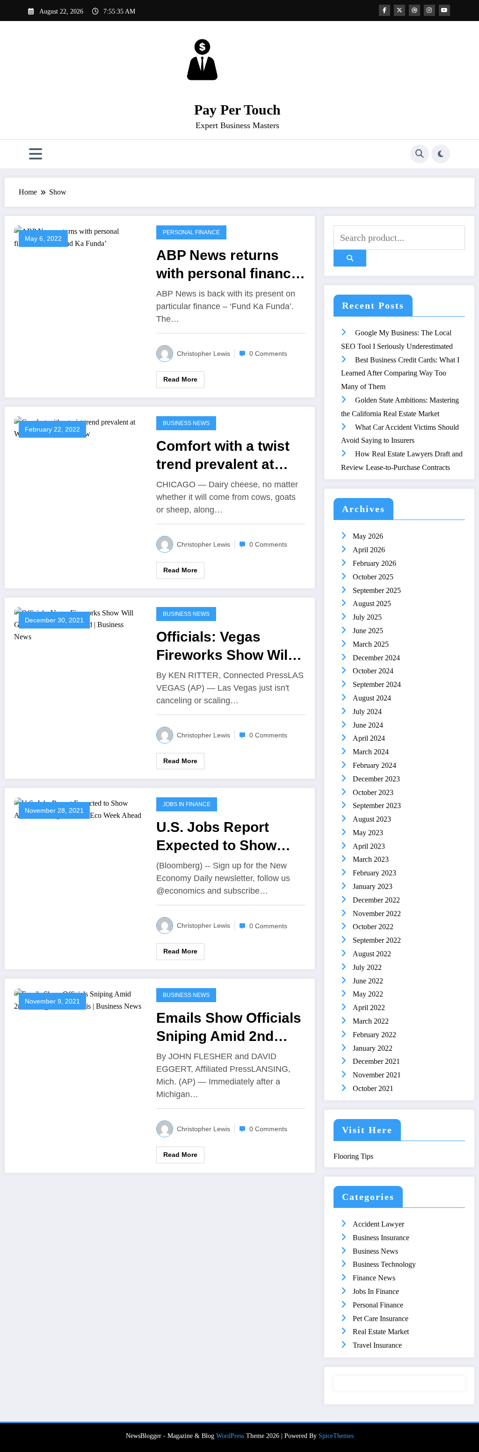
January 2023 (372, 886)
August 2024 (372, 698)
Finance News (374, 1278)
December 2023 (376, 779)
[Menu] (35, 154)
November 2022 (377, 913)
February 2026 (374, 563)
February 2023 (374, 873)
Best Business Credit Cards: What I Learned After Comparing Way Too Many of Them (400, 373)
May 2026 (368, 536)
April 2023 (369, 846)
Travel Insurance (377, 1345)
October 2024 (373, 671)
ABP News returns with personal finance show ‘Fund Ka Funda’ (230, 264)
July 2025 (367, 617)
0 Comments (268, 353)
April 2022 (369, 1007)
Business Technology (384, 1264)
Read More (180, 379)
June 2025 (368, 631)
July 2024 (367, 711)
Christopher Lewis (203, 353)
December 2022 (376, 900)
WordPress (230, 1435)
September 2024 (377, 684)
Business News (186, 423)
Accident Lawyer (378, 1224)
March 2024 (371, 752)
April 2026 (369, 550)
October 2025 (373, 577)
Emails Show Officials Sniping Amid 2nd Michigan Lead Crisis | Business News (230, 1027)
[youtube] (444, 10)
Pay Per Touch (237, 109)
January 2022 (372, 1048)
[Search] (419, 154)
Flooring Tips (353, 1156)
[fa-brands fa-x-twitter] (399, 10)
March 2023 (371, 859)
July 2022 (367, 967)
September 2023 (377, 805)
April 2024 (369, 738)
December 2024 (376, 658)
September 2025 (377, 590)
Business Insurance (381, 1238)
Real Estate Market (381, 1332)
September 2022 (377, 940)
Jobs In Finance (186, 804)
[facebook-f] (384, 10)
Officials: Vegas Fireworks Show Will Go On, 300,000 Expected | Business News (224, 646)
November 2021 (377, 1075)
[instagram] (429, 10)
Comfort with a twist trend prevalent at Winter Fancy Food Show (223, 455)
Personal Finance (191, 232)
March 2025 (371, 644)
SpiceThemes (336, 1435)
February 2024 (374, 765)
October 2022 (373, 927)
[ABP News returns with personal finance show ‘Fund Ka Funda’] (78, 236)
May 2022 (368, 994)
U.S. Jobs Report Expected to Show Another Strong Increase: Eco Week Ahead (222, 836)
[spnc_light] (440, 153)
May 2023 (368, 833)
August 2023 (372, 819)
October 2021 (373, 1088)
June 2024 (368, 725)
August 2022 (372, 954)
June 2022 (368, 981)
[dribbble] (414, 10)
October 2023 (373, 792)
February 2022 (374, 1035)
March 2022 (371, 1021)
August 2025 (372, 603)
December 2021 (376, 1061)
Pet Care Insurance (380, 1318)
